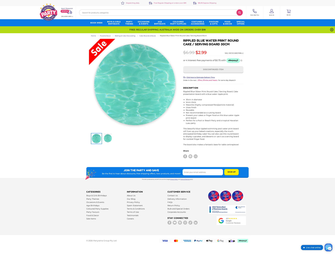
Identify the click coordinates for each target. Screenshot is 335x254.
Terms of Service (185, 179)
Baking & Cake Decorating (125, 36)
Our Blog (131, 199)
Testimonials (132, 215)
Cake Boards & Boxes (147, 36)
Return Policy (174, 205)
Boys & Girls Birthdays (96, 195)
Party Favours (92, 212)
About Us (131, 195)
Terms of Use (133, 212)
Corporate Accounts (177, 212)
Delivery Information (177, 199)
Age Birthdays (92, 205)
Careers (130, 219)
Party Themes (92, 199)
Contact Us (173, 195)
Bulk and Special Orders (178, 209)
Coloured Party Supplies (97, 209)
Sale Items (91, 219)
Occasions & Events (95, 202)
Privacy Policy (174, 179)
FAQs (170, 202)
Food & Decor (105, 36)
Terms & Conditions (136, 209)
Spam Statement (135, 205)
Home (93, 36)
